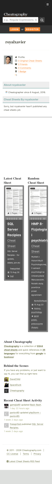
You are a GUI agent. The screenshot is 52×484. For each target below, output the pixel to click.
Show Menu (47, 4)
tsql (11, 276)
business (8, 357)
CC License (12, 453)
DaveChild (15, 379)
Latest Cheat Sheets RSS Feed (24, 461)
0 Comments (24, 68)
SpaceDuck (15, 385)
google (39, 353)
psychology (36, 312)
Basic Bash (35, 404)
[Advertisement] (21, 4)
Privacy (37, 453)
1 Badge (22, 71)
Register (32, 29)
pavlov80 (14, 412)
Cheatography (11, 346)
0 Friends (22, 64)
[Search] (42, 20)
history (37, 308)
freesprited (15, 268)
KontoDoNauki (40, 301)
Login (15, 29)
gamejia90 (15, 404)
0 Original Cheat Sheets (30, 60)
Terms (26, 453)
